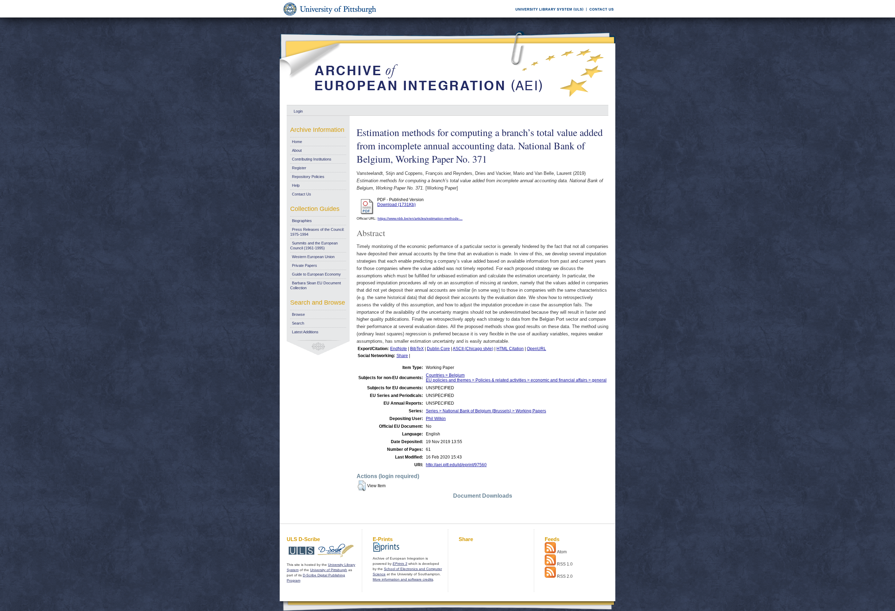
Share (402, 355)
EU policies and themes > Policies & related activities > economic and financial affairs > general (516, 380)
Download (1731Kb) (396, 204)
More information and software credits (403, 579)
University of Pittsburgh (328, 570)
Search (298, 323)
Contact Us (301, 194)
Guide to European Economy (316, 274)
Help (296, 185)
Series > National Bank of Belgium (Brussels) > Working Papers (486, 410)
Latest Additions (305, 332)
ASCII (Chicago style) (473, 348)
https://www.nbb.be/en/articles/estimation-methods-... (420, 218)
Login (298, 111)
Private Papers (304, 265)
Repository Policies (308, 177)
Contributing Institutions (311, 159)
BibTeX (417, 348)
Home (297, 142)
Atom (562, 551)
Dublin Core (438, 348)
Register (299, 168)
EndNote (398, 348)
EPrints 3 (400, 564)
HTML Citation (510, 348)
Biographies (302, 221)
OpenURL (536, 348)
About (297, 150)
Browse (298, 314)
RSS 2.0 (565, 576)
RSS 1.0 (565, 564)
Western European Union (313, 257)
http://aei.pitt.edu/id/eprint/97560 (456, 464)
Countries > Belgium (445, 375)
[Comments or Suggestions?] (600, 16)
